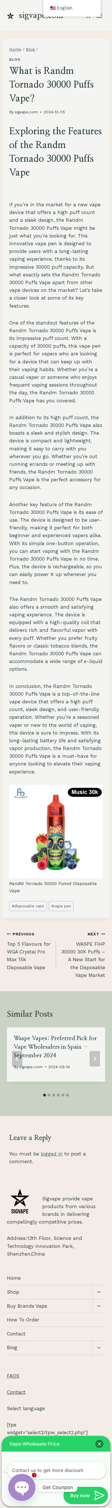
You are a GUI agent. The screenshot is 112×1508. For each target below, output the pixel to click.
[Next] (95, 1058)
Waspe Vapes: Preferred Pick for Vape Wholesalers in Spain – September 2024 (55, 1047)
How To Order (23, 1320)
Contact (16, 1334)
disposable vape (28, 906)
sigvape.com (26, 112)
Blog (14, 60)
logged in (52, 1154)
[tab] (44, 1095)
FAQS (13, 1376)
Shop (13, 1292)
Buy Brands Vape (27, 1306)
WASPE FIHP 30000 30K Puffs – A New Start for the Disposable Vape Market (83, 955)
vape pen (61, 906)
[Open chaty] (21, 1487)
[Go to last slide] (17, 1058)
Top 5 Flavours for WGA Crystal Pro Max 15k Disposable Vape (29, 951)
